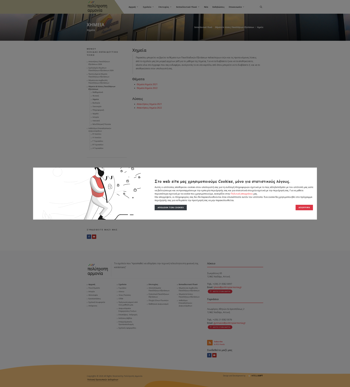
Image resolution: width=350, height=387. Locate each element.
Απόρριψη (304, 207)
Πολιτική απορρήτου (242, 193)
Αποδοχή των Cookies (170, 207)
